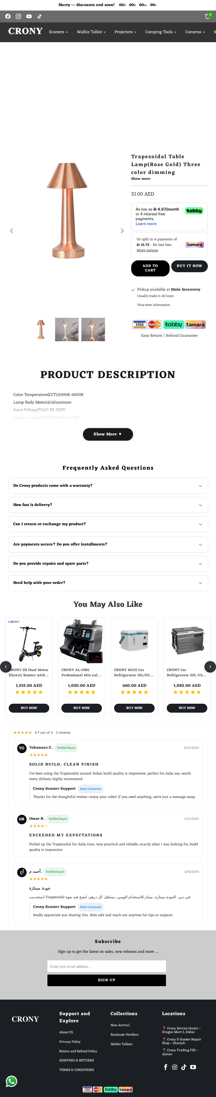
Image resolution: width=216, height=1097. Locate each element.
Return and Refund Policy (78, 1051)
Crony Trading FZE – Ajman (180, 1052)
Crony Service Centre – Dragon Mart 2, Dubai (181, 1030)
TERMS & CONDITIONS (76, 1070)
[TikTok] (39, 16)
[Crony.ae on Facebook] (166, 1067)
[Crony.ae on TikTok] (184, 1067)
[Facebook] (8, 16)
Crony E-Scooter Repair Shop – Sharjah (181, 1041)
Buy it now (189, 266)
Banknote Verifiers (125, 1035)
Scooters (56, 32)
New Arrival (120, 1025)
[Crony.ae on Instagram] (175, 1067)
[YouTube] (29, 16)
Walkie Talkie (89, 32)
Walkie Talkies (121, 1044)
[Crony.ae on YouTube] (193, 1067)
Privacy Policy (70, 1042)
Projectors (124, 32)
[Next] (122, 231)
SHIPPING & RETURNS (76, 1061)
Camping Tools (159, 32)
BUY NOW (29, 708)
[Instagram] (18, 16)
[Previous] (12, 231)
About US (66, 1032)
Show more (140, 179)
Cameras (193, 32)
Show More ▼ (108, 434)
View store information (153, 305)
